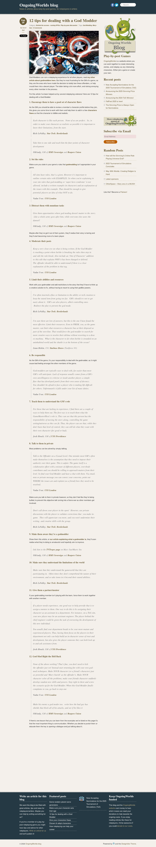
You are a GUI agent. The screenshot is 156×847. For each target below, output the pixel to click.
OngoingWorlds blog (39, 5)
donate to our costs (124, 826)
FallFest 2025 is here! (114, 101)
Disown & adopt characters (60, 823)
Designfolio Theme (129, 843)
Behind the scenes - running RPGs (48, 25)
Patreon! (123, 192)
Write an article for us (37, 830)
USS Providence (58, 436)
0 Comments (37, 28)
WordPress (114, 843)
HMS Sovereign (56, 152)
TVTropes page (53, 549)
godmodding (71, 164)
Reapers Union (74, 152)
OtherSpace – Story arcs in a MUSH (120, 183)
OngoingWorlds (110, 61)
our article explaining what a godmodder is (68, 539)
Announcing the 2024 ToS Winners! (120, 97)
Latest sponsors (112, 179)
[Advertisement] (120, 235)
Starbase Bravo (57, 348)
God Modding (87, 25)
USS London (50, 198)
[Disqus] (59, 760)
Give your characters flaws (60, 820)
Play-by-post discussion (69, 25)
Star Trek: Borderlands (57, 133)
